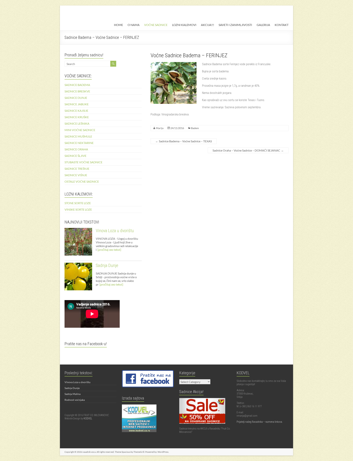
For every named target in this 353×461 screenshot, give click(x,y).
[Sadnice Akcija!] (202, 399)
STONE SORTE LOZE (78, 203)
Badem (195, 128)
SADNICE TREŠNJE (77, 168)
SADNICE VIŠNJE (76, 175)
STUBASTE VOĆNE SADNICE (83, 162)
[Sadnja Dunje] (78, 278)
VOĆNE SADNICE (155, 25)
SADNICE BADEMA (77, 85)
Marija (159, 128)
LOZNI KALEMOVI (184, 25)
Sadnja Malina (73, 393)
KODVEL (88, 418)
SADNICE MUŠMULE (78, 136)
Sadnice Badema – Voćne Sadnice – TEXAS (183, 141)
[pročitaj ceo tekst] (109, 249)
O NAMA (134, 25)
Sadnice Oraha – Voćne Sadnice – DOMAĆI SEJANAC (248, 150)
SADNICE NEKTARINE (79, 143)
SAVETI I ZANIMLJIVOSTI (235, 25)
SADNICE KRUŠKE (77, 117)
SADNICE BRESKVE (77, 91)
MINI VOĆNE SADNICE (80, 130)
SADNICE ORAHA (76, 149)
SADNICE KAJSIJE (76, 110)
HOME (118, 25)
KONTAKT (281, 25)
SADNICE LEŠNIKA (77, 123)
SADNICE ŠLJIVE (75, 155)
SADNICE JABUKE (77, 104)
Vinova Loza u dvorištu (115, 230)
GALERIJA (263, 25)
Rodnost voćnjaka (75, 399)
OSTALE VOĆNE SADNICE (82, 181)
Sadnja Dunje (107, 265)
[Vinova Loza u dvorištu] (78, 243)
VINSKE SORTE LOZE (78, 209)
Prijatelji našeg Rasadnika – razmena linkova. (260, 421)
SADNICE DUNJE (76, 97)
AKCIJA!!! (207, 25)
